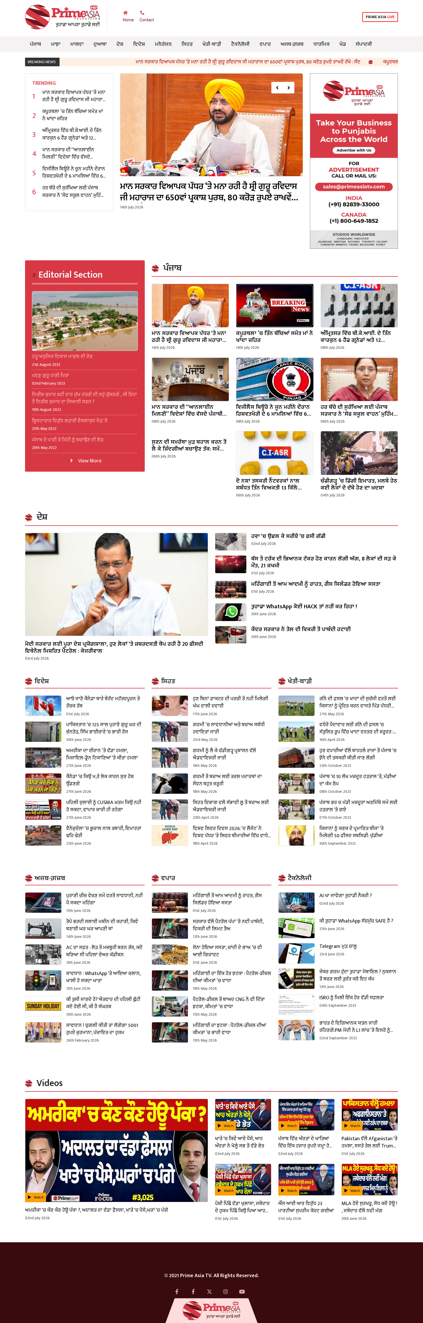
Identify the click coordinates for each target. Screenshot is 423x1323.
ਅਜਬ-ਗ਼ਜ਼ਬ (292, 44)
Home (128, 20)
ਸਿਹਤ (187, 44)
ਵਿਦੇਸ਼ (139, 44)
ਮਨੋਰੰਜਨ (163, 44)
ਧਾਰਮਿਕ (321, 44)
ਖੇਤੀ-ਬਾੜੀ (212, 44)
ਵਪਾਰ (265, 44)
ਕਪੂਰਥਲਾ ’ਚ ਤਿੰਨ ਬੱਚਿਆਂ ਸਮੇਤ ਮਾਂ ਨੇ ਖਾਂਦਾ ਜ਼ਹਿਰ (361, 62)
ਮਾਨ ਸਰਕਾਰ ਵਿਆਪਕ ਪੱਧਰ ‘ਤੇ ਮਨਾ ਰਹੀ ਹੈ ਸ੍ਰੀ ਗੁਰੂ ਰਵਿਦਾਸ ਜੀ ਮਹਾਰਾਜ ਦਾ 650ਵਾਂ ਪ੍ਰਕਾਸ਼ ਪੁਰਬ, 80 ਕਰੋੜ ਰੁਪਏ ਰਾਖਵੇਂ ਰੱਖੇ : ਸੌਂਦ (182, 62)
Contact (147, 20)
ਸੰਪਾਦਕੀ (364, 44)
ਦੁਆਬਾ (100, 44)
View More (89, 461)
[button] (277, 87)
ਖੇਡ (343, 44)
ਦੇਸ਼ (120, 44)
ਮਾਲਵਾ (77, 44)
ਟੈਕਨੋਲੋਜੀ (240, 44)
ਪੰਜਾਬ (35, 44)
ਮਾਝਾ (55, 44)
